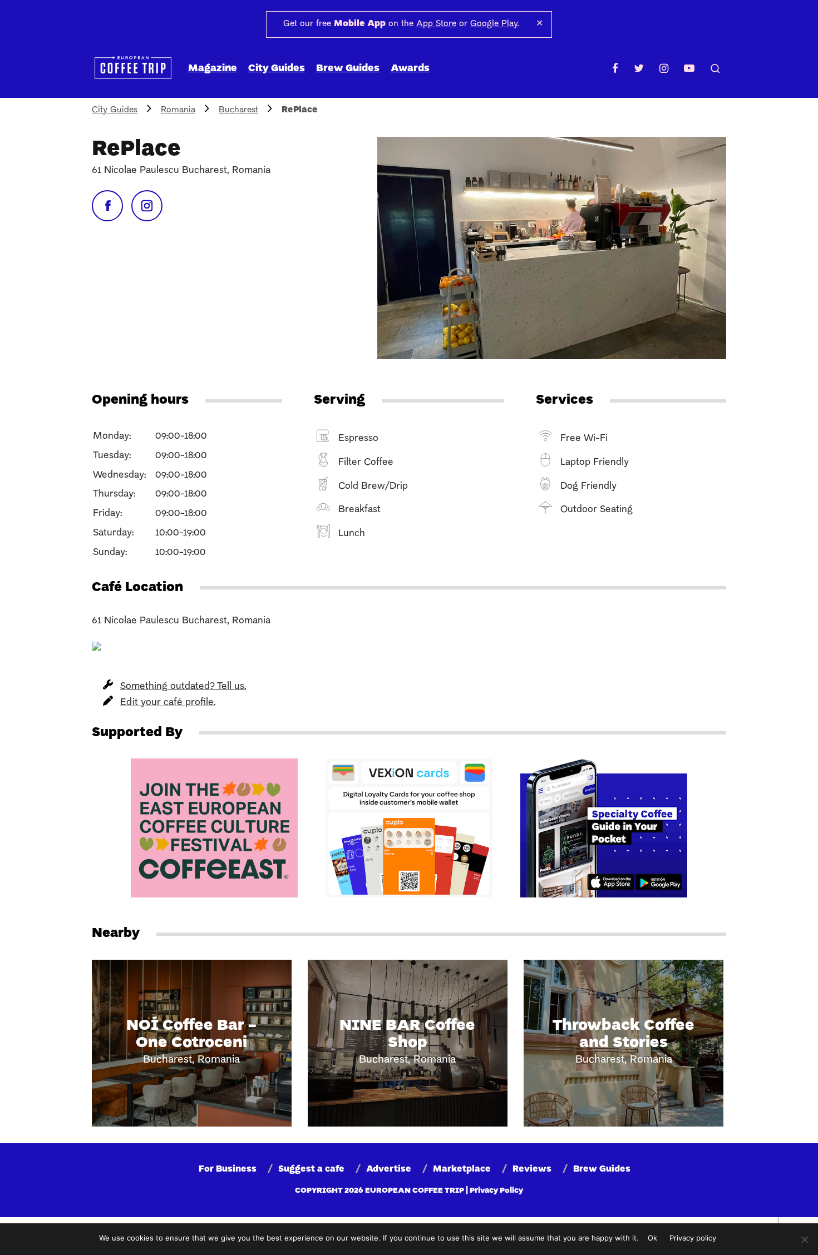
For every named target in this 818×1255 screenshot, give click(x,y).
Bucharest (238, 110)
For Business (228, 1169)
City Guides (276, 68)
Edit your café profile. (167, 702)
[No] (804, 1239)
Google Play (494, 23)
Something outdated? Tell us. (183, 686)
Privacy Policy (496, 1190)
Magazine (212, 68)
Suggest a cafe (311, 1169)
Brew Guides (348, 68)
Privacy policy (692, 1237)
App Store (436, 23)
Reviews (532, 1169)
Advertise (388, 1169)
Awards (410, 68)
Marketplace (462, 1169)
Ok (652, 1237)
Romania (178, 110)
